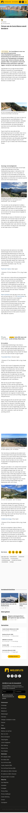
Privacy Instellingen (5, 794)
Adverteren (3, 785)
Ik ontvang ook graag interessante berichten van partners (8, 697)
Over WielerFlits (4, 782)
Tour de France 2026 (6, 762)
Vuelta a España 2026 (6, 765)
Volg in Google (6, 23)
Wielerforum (4, 711)
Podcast (3, 722)
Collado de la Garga (6, 519)
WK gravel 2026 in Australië (7, 776)
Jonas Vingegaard (5, 742)
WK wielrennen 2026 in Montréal (9, 771)
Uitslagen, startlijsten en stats (8, 719)
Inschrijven (22, 696)
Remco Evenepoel (5, 736)
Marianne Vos (4, 748)
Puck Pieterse (4, 751)
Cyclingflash (4, 802)
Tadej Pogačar (4, 739)
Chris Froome (20, 296)
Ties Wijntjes (3, 22)
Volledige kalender (13, 656)
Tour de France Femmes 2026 (8, 768)
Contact (3, 799)
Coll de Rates (6, 558)
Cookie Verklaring (5, 796)
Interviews (3, 716)
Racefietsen (5, 562)
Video (2, 725)
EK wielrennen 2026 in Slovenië (8, 774)
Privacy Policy (4, 791)
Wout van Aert (4, 734)
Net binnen (3, 708)
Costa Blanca (15, 558)
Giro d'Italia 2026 (5, 759)
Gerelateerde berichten (8, 589)
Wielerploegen (4, 714)
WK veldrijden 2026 (5, 756)
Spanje (12, 562)
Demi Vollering (4, 745)
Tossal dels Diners (6, 357)
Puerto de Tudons (6, 269)
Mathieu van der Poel (6, 731)
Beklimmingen (14, 556)
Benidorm (22, 556)
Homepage (3, 705)
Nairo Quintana (5, 294)
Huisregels (3, 788)
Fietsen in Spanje (6, 560)
